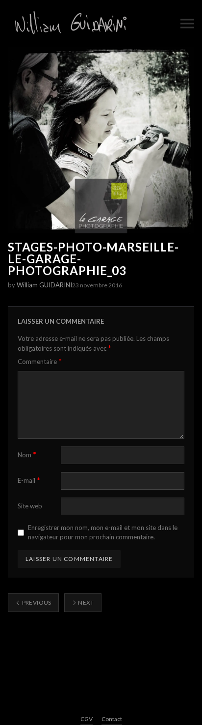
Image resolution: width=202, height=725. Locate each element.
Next (85, 602)
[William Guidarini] (69, 23)
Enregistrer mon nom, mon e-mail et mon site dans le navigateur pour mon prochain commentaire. (102, 532)
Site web (30, 506)
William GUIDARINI (44, 285)
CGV (86, 719)
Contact (111, 719)
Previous (36, 602)
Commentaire (40, 361)
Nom (27, 454)
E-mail (29, 480)
